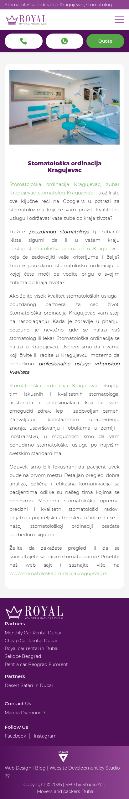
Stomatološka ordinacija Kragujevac (54, 184)
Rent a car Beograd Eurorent (36, 664)
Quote (105, 41)
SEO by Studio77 (83, 784)
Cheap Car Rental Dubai (31, 640)
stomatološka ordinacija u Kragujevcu (74, 248)
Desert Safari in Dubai (29, 685)
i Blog (39, 768)
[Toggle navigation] (119, 20)
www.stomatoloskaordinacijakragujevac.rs (58, 573)
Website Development (73, 768)
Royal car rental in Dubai (32, 648)
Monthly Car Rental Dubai (33, 633)
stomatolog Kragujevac (65, 193)
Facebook (15, 736)
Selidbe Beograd (23, 656)
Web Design (18, 768)
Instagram (45, 736)
